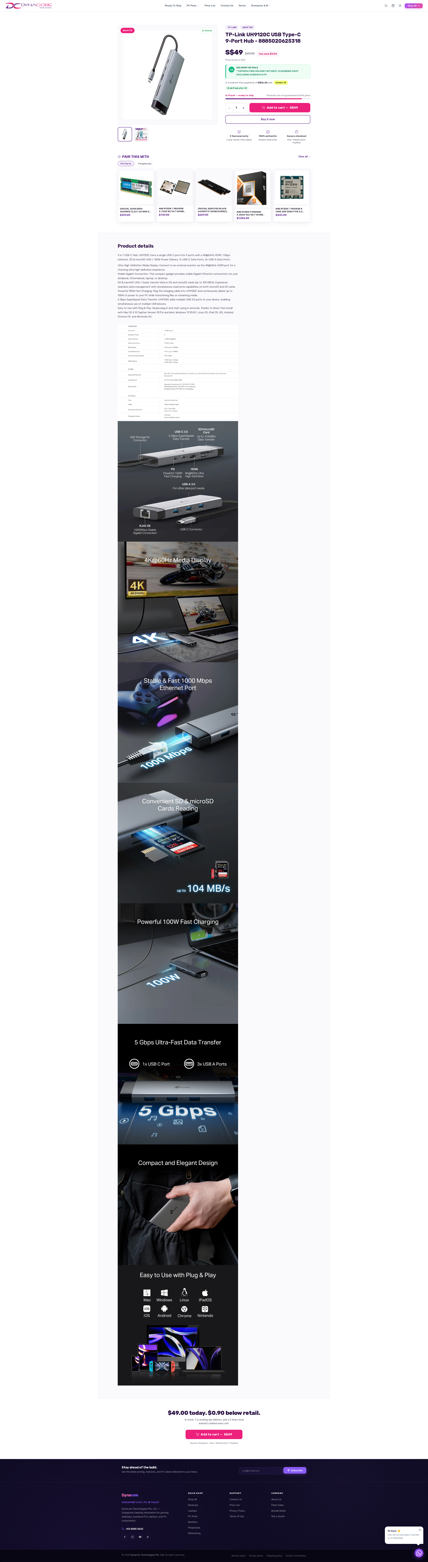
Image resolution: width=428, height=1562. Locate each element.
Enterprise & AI (259, 5)
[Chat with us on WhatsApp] (419, 1553)
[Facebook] (125, 1537)
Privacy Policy (237, 1510)
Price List (210, 5)
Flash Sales (277, 1505)
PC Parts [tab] (126, 163)
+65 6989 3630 (134, 1528)
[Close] (420, 1530)
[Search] (386, 6)
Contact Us (227, 5)
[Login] (400, 6)
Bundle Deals (278, 1510)
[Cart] (393, 6)
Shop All (412, 6)
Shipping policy (274, 1555)
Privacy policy (256, 1555)
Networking (194, 1533)
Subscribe (297, 1470)
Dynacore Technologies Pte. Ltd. (147, 1554)
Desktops (193, 1505)
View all (303, 156)
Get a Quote (278, 1516)
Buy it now (268, 119)
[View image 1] (125, 134)
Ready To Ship (173, 5)
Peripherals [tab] (144, 163)
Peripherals (194, 1527)
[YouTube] (140, 1537)
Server (242, 5)
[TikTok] (148, 1537)
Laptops (192, 1510)
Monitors (192, 1521)
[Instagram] (132, 1537)
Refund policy (239, 1555)
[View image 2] (141, 134)
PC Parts (191, 5)
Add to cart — (282, 108)
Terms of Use (237, 1516)
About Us (276, 1499)
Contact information (296, 1555)
